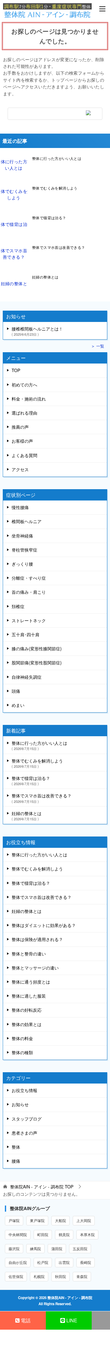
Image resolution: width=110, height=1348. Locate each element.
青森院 (81, 1276)
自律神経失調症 (27, 677)
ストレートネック (29, 620)
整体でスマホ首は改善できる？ (58, 247)
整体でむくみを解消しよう (55, 187)
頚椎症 (18, 606)
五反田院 (80, 1248)
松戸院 (42, 1262)
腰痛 (16, 1161)
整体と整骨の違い (29, 954)
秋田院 (60, 1276)
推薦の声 (20, 427)
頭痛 (16, 691)
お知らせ (20, 1104)
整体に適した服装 (29, 996)
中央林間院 (18, 1234)
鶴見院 (64, 1234)
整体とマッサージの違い (35, 968)
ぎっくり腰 (22, 564)
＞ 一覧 (97, 346)
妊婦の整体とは (45, 276)
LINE (71, 1320)
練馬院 (35, 1248)
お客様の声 (22, 441)
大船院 (60, 1220)
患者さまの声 (24, 1133)
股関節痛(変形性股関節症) (37, 662)
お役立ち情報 (24, 1090)
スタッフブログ (27, 1119)
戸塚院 (14, 1220)
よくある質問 (24, 455)
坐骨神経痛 (22, 536)
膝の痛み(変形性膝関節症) (37, 648)
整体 (16, 1147)
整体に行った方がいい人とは (56, 158)
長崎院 (85, 1262)
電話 (25, 1320)
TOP (16, 370)
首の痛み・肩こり (29, 592)
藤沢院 (14, 1248)
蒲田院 (56, 1248)
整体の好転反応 (27, 1010)
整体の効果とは (27, 1024)
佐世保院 (16, 1276)
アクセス (20, 469)
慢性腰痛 (20, 507)
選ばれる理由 (24, 413)
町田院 (42, 1234)
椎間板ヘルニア (27, 521)
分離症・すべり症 (29, 578)
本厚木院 (87, 1234)
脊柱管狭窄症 (24, 550)
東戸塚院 (37, 1220)
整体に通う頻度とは (31, 982)
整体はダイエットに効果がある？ (44, 925)
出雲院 (64, 1262)
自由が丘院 (18, 1262)
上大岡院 (83, 1220)
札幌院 (39, 1276)
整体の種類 (22, 1052)
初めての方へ (24, 385)
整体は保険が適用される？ (37, 939)
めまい (18, 705)
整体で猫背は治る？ (49, 217)
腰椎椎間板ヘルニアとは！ (37, 331)
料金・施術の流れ (29, 399)
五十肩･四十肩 (25, 634)
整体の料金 (22, 1038)
